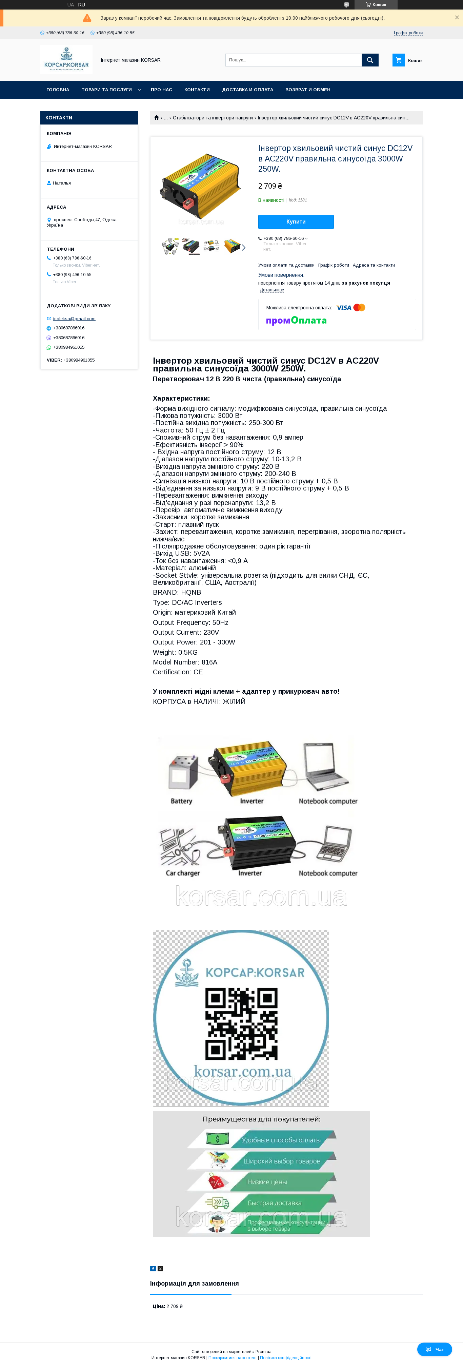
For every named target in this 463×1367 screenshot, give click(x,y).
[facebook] (153, 1269)
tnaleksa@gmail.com (74, 318)
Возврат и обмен (307, 89)
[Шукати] (370, 60)
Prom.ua (263, 1351)
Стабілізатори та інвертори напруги (213, 117)
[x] (160, 1269)
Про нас (161, 89)
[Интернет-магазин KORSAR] (66, 72)
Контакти (197, 89)
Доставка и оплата (247, 89)
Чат (440, 1349)
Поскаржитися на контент (232, 1357)
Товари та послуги (106, 89)
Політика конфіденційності (285, 1357)
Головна (57, 89)
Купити (296, 222)
